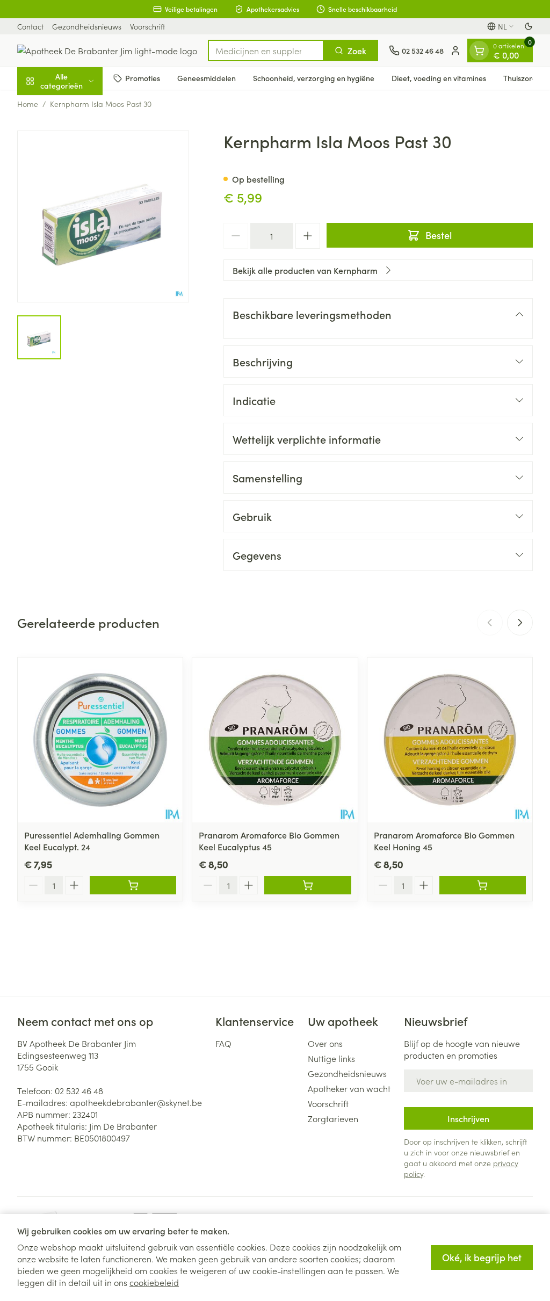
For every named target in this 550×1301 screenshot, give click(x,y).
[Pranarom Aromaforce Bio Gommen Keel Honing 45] (449, 739)
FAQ (223, 1043)
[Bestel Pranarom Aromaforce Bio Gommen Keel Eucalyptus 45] (307, 885)
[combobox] (266, 50)
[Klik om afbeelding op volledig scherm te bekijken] (103, 216)
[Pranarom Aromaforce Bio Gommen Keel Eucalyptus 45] (274, 739)
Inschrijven (468, 1118)
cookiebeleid (154, 1282)
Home (27, 103)
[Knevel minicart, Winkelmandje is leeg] (479, 50)
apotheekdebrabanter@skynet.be (136, 1102)
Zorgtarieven (333, 1118)
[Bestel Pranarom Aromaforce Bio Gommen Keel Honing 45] (482, 885)
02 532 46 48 (79, 1090)
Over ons (325, 1043)
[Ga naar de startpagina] (107, 50)
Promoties (142, 78)
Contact (30, 26)
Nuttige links (331, 1058)
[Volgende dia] (520, 622)
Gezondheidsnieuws (86, 26)
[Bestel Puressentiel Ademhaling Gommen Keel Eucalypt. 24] (133, 885)
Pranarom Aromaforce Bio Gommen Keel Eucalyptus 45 (269, 840)
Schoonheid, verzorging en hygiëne (313, 78)
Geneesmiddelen (206, 78)
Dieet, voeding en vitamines (439, 78)
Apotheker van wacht (349, 1088)
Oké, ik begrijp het (482, 1257)
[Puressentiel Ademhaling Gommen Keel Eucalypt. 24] (100, 739)
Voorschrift (147, 26)
